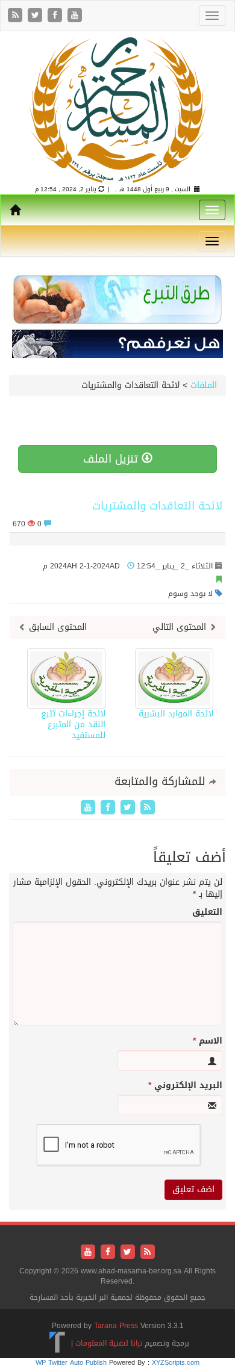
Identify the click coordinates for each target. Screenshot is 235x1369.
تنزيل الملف (112, 459)
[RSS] (17, 16)
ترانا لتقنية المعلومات (108, 1343)
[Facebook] (56, 16)
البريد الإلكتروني (185, 1086)
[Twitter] (36, 16)
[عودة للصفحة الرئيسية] (117, 109)
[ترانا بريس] (57, 1343)
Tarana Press (116, 1325)
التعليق (207, 912)
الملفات (203, 385)
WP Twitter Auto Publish (71, 1362)
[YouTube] (74, 16)
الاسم (207, 1041)
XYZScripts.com (175, 1362)
